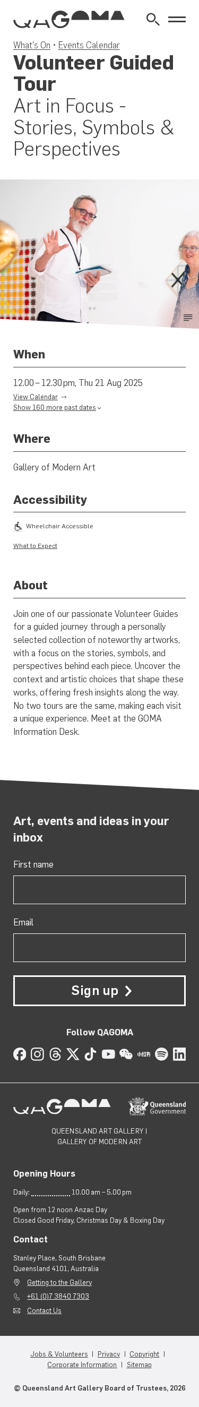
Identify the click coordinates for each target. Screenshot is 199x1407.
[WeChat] (126, 1054)
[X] (73, 1054)
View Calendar (35, 396)
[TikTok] (90, 1054)
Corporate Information (82, 1364)
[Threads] (55, 1054)
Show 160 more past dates (54, 407)
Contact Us (44, 1310)
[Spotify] (161, 1054)
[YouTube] (108, 1054)
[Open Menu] (177, 19)
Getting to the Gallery (59, 1282)
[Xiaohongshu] (144, 1054)
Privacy (109, 1354)
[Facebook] (20, 1054)
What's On (31, 45)
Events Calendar (89, 45)
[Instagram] (37, 1054)
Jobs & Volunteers (59, 1354)
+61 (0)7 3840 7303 (58, 1296)
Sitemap (139, 1364)
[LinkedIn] (179, 1054)
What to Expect (35, 546)
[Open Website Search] (153, 19)
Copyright (144, 1354)
